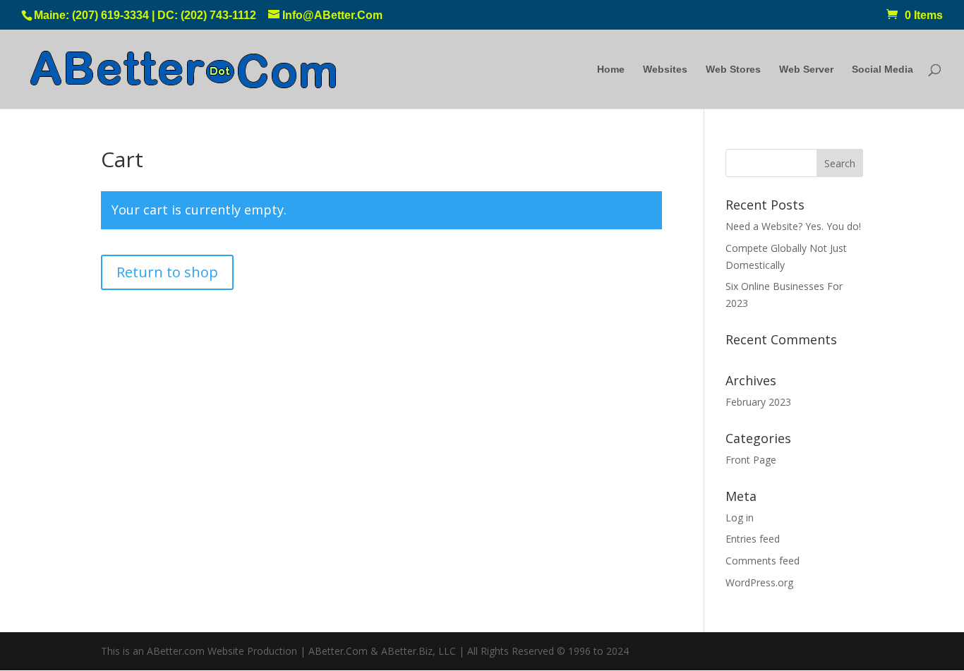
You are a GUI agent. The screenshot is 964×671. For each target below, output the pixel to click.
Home (611, 69)
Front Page (750, 459)
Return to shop (167, 272)
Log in (739, 517)
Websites (665, 69)
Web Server (806, 69)
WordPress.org (759, 582)
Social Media (882, 69)
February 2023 (758, 402)
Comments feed (762, 560)
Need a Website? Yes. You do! (793, 226)
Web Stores (733, 69)
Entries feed (752, 538)
